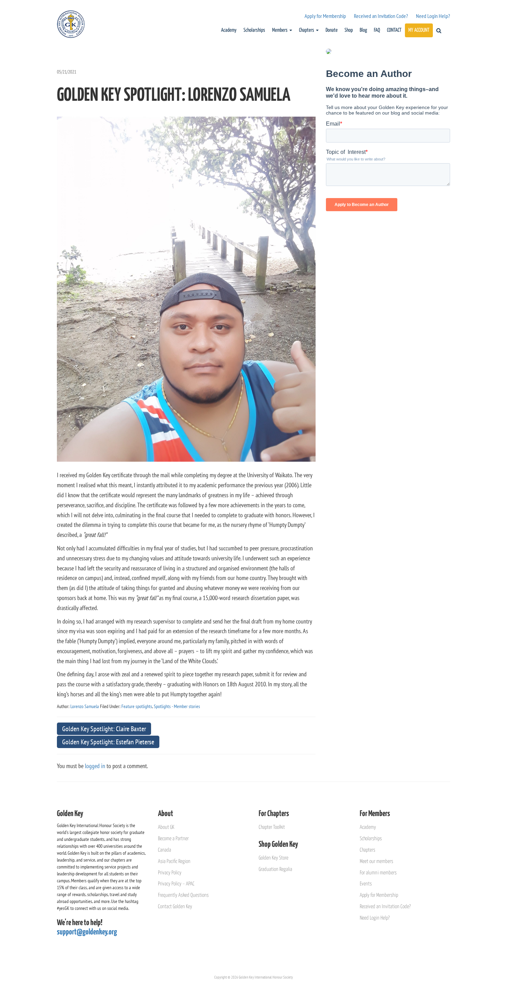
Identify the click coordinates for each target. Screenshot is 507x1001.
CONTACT (394, 30)
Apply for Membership (325, 15)
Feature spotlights (136, 706)
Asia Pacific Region (174, 861)
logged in (95, 766)
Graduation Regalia (275, 869)
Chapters (307, 30)
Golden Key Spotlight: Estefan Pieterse (108, 741)
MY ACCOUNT (418, 30)
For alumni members (378, 872)
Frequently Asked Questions (183, 895)
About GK (166, 827)
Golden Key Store (273, 858)
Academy (229, 30)
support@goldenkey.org (87, 932)
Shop (349, 30)
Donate (332, 30)
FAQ (377, 30)
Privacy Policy (169, 872)
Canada (164, 850)
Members (280, 30)
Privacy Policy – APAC (176, 883)
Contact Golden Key (175, 906)
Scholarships (254, 30)
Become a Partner (173, 838)
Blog (363, 30)
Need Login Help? (433, 15)
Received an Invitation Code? (381, 15)
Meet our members (376, 861)
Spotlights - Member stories (177, 706)
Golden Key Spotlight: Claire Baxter (104, 728)
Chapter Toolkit (272, 827)
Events (366, 883)
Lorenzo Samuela (84, 706)
